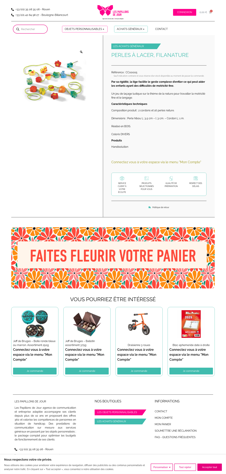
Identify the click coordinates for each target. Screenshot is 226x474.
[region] (113, 464)
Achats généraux (129, 29)
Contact (161, 29)
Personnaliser (160, 467)
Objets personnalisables (83, 29)
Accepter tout (209, 467)
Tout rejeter (185, 467)
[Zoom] (81, 52)
